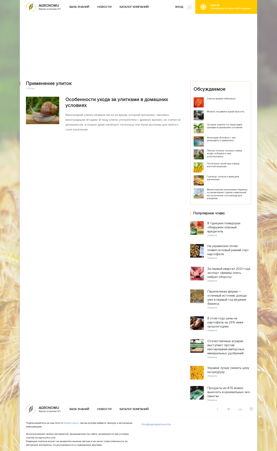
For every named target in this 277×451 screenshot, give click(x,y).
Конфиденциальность (156, 424)
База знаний (79, 7)
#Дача (230, 6)
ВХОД (179, 7)
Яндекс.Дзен (70, 423)
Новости (104, 7)
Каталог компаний (134, 7)
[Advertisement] (138, 44)
